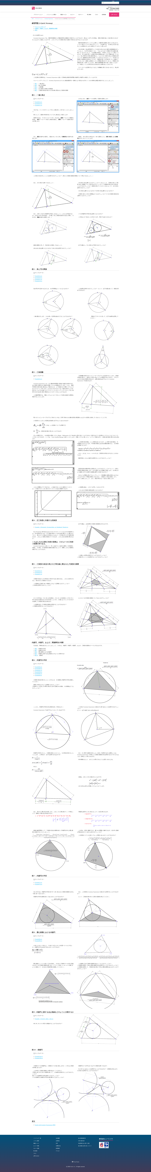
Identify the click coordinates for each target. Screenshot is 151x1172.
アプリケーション (38, 14)
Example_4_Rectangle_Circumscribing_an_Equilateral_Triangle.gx (51, 527)
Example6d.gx (38, 672)
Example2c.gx (38, 279)
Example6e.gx (38, 673)
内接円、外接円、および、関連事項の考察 (46, 28)
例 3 (36, 87)
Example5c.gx (38, 574)
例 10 (36, 655)
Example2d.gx (38, 281)
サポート (80, 14)
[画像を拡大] (110, 815)
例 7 (36, 650)
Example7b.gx (38, 884)
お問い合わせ (114, 14)
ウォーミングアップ (40, 26)
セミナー (72, 14)
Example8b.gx (38, 940)
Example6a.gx (38, 667)
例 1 (36, 83)
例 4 (36, 88)
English (117, 1)
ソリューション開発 (51, 14)
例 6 (36, 648)
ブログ (96, 14)
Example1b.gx (38, 103)
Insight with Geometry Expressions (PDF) (45, 1125)
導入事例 (89, 14)
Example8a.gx (38, 939)
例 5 (36, 90)
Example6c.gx (38, 670)
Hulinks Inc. (73, 1166)
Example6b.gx (38, 668)
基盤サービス (63, 14)
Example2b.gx (38, 277)
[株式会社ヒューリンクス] (37, 8)
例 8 (36, 652)
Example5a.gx (38, 570)
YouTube (76, 1162)
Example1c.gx (38, 105)
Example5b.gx (38, 572)
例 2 (36, 85)
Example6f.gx (38, 675)
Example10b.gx (39, 1058)
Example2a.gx (38, 276)
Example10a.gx (39, 1056)
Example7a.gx (38, 882)
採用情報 (104, 14)
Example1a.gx (38, 102)
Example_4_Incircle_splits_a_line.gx (44, 1018)
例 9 (36, 653)
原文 (36, 30)
